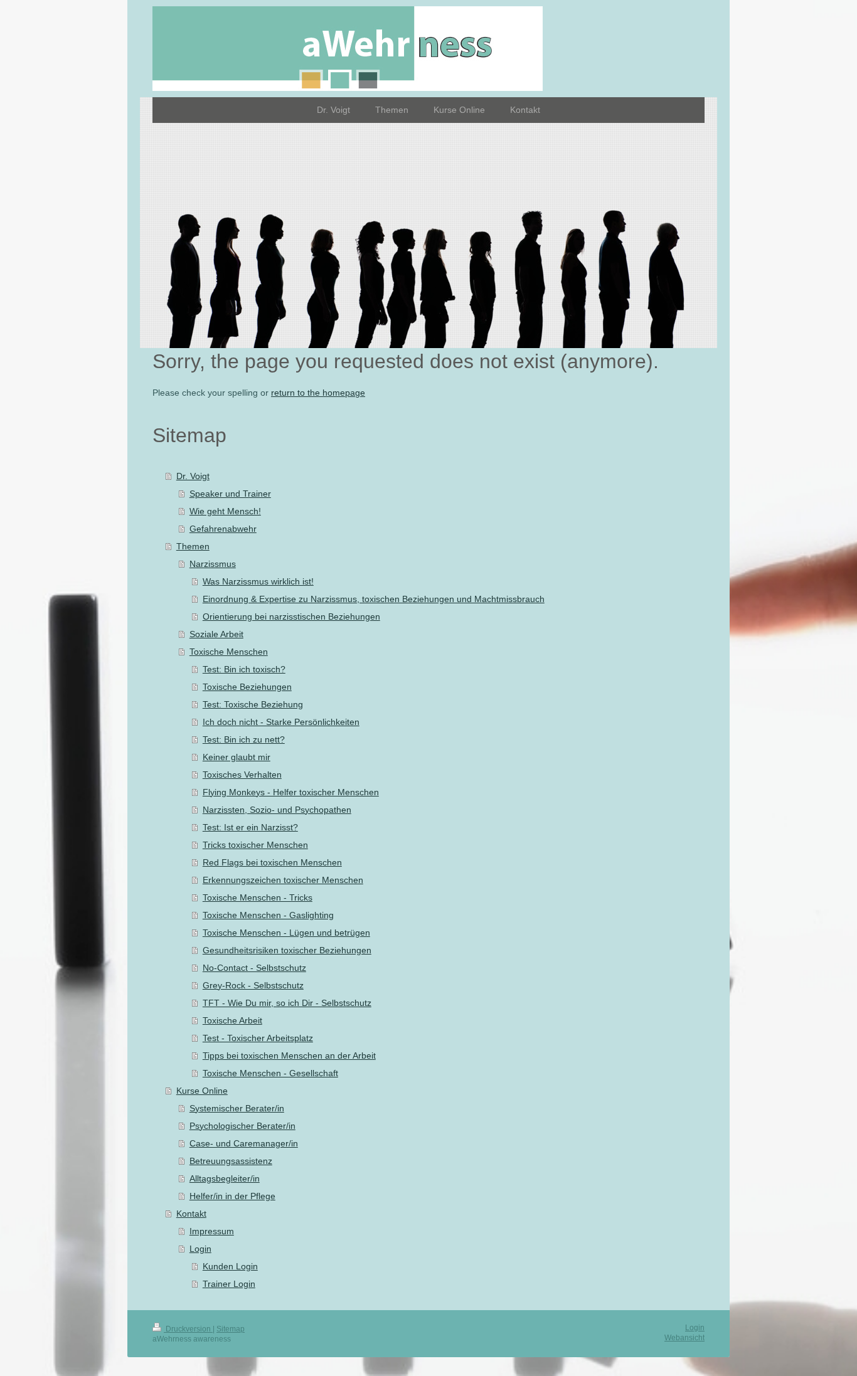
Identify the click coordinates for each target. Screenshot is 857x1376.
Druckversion (188, 1329)
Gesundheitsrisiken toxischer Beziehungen (287, 950)
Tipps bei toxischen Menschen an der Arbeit (289, 1056)
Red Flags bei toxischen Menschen (272, 862)
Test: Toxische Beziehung (253, 704)
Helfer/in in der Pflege (232, 1196)
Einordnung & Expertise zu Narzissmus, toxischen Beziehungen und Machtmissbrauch (374, 599)
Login (200, 1249)
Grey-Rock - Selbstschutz (253, 985)
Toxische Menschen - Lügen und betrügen (286, 933)
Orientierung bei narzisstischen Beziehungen (291, 616)
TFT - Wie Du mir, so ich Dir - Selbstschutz (287, 1003)
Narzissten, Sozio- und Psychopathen (277, 810)
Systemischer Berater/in (236, 1108)
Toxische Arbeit (232, 1020)
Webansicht (684, 1337)
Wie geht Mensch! (225, 511)
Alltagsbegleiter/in (224, 1178)
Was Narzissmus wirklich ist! (258, 581)
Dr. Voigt (193, 476)
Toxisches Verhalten (242, 775)
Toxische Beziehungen (247, 687)
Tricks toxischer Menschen (255, 845)
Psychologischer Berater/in (242, 1126)
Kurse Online (202, 1091)
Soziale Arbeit (216, 634)
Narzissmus (212, 564)
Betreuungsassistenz (230, 1161)
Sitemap (230, 1329)
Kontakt (191, 1214)
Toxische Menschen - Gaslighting (268, 915)
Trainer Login (229, 1284)
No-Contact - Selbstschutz (254, 968)
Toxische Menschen (228, 652)
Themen (193, 546)
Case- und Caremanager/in (243, 1143)
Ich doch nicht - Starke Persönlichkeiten (281, 722)
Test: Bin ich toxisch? (244, 669)
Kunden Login (230, 1266)
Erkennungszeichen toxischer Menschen (283, 880)
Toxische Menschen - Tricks (257, 897)
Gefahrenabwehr (223, 529)
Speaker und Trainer (230, 494)
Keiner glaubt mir (236, 757)
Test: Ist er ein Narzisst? (250, 827)
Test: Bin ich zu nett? (244, 739)
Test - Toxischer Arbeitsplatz (258, 1038)
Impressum (211, 1231)
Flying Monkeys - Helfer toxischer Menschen (291, 792)
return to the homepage (318, 393)
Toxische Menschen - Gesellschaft (270, 1073)
